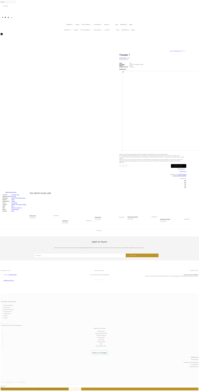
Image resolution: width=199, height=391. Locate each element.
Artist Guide (101, 339)
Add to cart (179, 166)
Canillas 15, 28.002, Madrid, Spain (190, 362)
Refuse (78, 389)
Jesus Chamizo (123, 58)
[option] (7, 6)
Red (15, 194)
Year (120, 63)
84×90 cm (19, 207)
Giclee (13, 198)
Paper (12, 199)
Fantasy (20, 204)
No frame (13, 196)
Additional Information (10, 192)
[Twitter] (185, 185)
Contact (5, 315)
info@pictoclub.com (9, 280)
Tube (12, 211)
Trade (130, 24)
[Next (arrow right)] (2, 387)
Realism (24, 204)
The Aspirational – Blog (101, 345)
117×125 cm (13, 207)
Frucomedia (21, 382)
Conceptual (14, 202)
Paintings (69, 24)
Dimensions (122, 69)
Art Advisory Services (101, 335)
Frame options (123, 67)
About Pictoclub (101, 331)
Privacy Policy (7, 307)
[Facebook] (185, 183)
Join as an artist (101, 337)
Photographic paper (20, 198)
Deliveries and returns (8, 309)
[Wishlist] (5, 17)
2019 (12, 206)
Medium (121, 65)
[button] (8, 17)
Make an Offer (183, 171)
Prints (77, 24)
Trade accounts (7, 313)
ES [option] (7, 6)
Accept (71, 389)
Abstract (13, 204)
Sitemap (6, 317)
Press (101, 343)
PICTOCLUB (8, 382)
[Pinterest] (185, 187)
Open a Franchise (101, 341)
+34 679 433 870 (182, 174)
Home (171, 50)
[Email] (185, 181)
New (116, 24)
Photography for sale (177, 50)
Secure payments (8, 311)
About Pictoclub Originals (101, 333)
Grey (12, 194)
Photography (56, 215)
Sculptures (97, 24)
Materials (122, 64)
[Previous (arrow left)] (1, 387)
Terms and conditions (8, 305)
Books (106, 24)
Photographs (86, 24)
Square (13, 201)
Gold (18, 194)
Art (16, 204)
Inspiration (123, 24)
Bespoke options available (179, 175)
